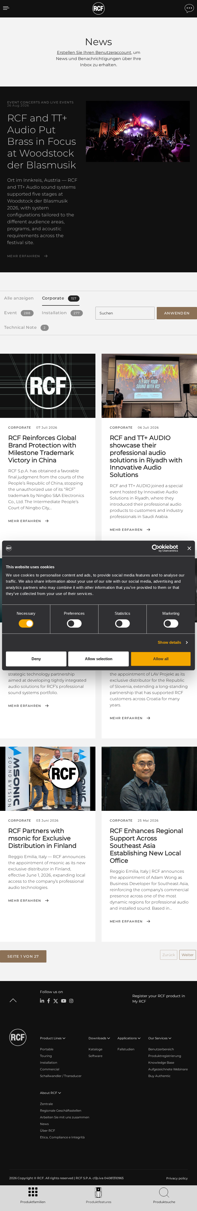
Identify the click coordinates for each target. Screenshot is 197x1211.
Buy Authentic (159, 1076)
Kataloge (95, 1049)
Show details (169, 642)
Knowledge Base (161, 1062)
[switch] (74, 623)
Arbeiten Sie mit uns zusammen (64, 1117)
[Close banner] (189, 548)
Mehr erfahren (23, 256)
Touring (46, 1056)
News (44, 1124)
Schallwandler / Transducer (61, 1076)
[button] (23, 956)
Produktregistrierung (164, 1056)
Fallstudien (125, 1049)
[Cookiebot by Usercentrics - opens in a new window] (155, 548)
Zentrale (46, 1104)
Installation (48, 1062)
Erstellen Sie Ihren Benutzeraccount (94, 52)
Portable (46, 1049)
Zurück (168, 955)
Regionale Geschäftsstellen (60, 1110)
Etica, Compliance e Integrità (62, 1137)
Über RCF (47, 1130)
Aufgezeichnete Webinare (168, 1069)
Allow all (161, 659)
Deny (36, 659)
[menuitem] (176, 1178)
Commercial (49, 1069)
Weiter (188, 955)
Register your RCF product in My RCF (158, 999)
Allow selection (98, 659)
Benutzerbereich (161, 1049)
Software (95, 1056)
